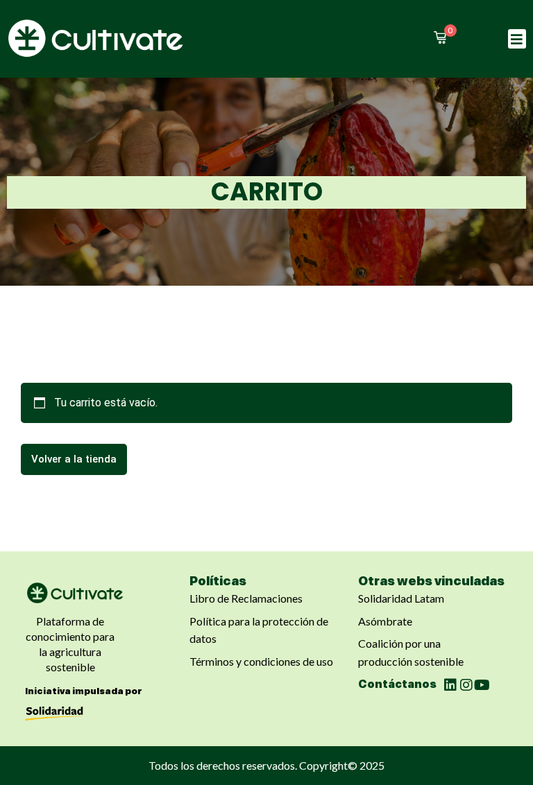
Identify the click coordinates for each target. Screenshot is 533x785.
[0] (440, 37)
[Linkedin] (450, 685)
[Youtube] (482, 685)
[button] (517, 39)
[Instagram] (466, 685)
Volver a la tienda (74, 459)
